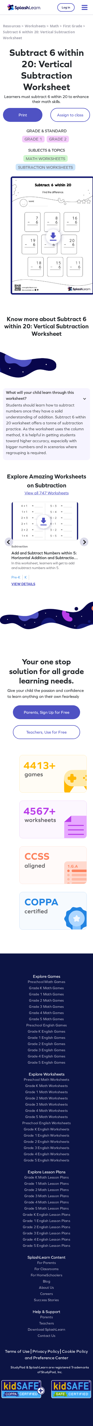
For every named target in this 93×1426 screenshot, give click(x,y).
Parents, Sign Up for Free (46, 712)
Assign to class (70, 115)
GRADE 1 (33, 139)
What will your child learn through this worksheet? (40, 394)
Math (54, 26)
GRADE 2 (57, 139)
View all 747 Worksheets (47, 493)
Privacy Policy (45, 1351)
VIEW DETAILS (23, 584)
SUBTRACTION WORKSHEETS (45, 167)
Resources (12, 26)
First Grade (72, 26)
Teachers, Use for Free (46, 732)
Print (23, 115)
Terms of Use (18, 1351)
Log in (66, 7)
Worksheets (35, 26)
